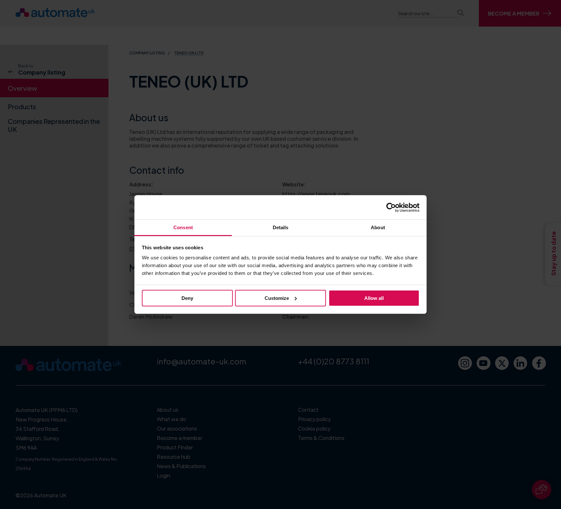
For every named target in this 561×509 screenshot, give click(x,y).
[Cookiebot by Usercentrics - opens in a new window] (391, 207)
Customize (277, 298)
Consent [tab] (183, 227)
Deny (187, 298)
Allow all (374, 298)
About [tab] (378, 227)
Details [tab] (281, 227)
